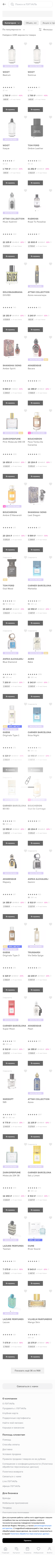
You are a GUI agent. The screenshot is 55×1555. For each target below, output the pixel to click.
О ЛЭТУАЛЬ (8, 1408)
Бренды (6, 1502)
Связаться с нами (11, 1481)
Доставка (7, 1454)
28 (33, 1376)
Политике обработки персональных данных (30, 1534)
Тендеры (7, 1512)
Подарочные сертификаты (16, 1422)
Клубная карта (10, 1417)
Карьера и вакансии (13, 1432)
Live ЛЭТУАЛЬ (9, 1485)
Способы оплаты (11, 1449)
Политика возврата (12, 1476)
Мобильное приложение (15, 1507)
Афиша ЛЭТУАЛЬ (11, 1490)
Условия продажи (11, 1458)
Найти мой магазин (12, 1427)
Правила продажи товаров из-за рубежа (24, 1463)
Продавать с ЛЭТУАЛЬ (14, 1413)
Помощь (6, 1444)
